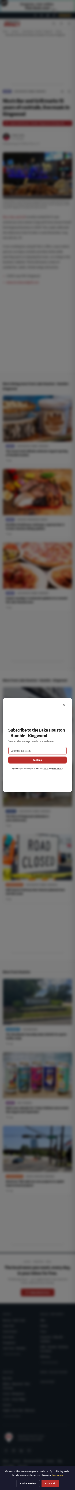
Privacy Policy (57, 768)
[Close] (64, 705)
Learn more (57, 1475)
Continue (37, 760)
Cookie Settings (28, 1483)
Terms (46, 768)
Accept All (50, 1483)
